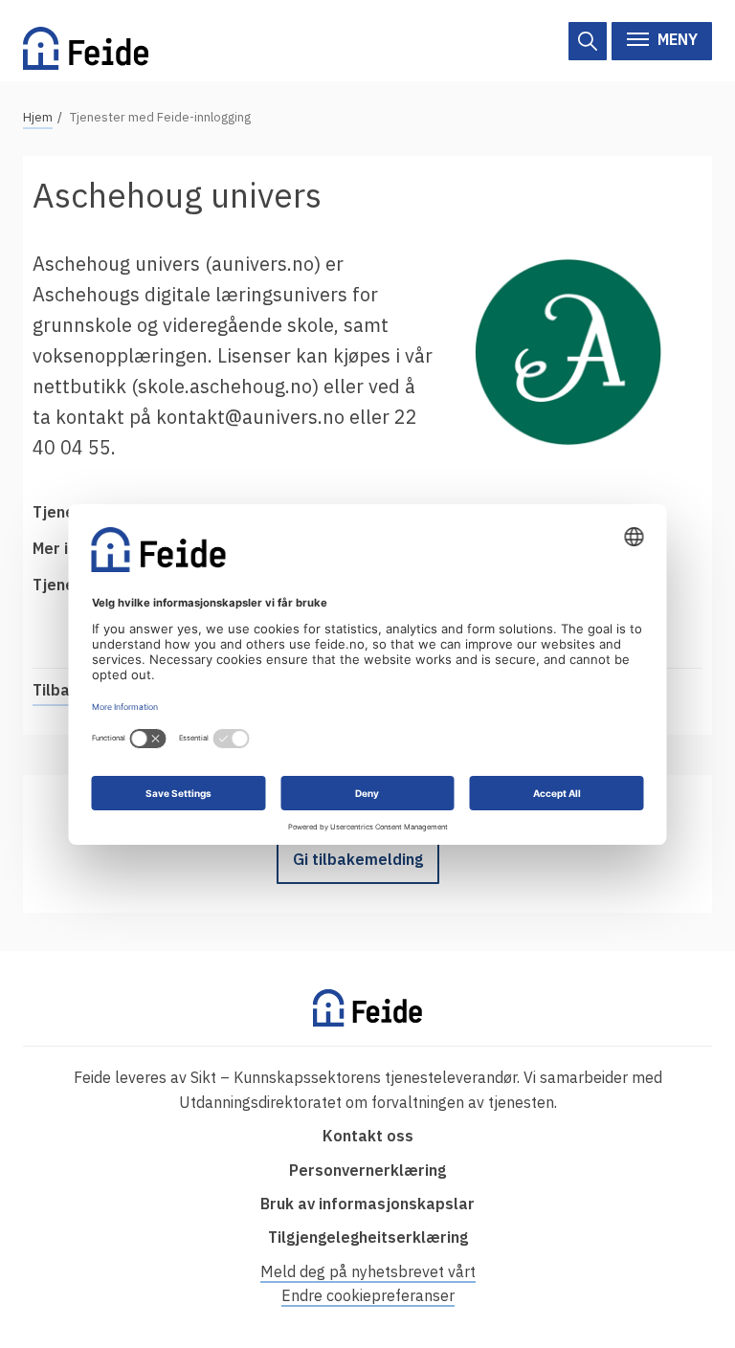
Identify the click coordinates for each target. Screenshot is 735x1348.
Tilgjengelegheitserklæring (368, 1237)
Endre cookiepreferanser (368, 1295)
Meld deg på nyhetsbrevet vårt (368, 1271)
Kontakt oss (368, 1135)
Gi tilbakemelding (358, 859)
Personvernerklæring (367, 1170)
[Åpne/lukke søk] (587, 41)
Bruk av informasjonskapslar (367, 1203)
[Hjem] (85, 40)
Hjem (38, 117)
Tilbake (60, 689)
